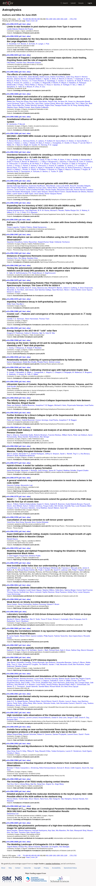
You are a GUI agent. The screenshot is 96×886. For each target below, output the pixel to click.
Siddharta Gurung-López (37, 188)
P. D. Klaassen (32, 212)
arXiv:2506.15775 (12, 478)
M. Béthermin (33, 162)
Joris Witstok (17, 506)
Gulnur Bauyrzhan (30, 242)
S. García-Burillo (81, 141)
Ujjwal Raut (25, 619)
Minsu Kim (60, 103)
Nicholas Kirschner (26, 679)
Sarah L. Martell (66, 454)
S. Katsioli (32, 166)
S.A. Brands (21, 44)
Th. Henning (42, 145)
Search (65, 3)
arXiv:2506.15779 (12, 496)
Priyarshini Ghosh (13, 682)
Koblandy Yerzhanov (62, 242)
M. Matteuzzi (77, 372)
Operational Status (70, 868)
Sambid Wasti (44, 686)
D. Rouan (74, 143)
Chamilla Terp (69, 506)
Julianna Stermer (20, 79)
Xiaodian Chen (32, 258)
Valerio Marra (52, 188)
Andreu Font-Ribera (57, 77)
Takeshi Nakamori (24, 830)
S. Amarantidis (84, 160)
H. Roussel (76, 169)
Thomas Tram (44, 319)
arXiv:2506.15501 (12, 328)
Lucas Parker (40, 684)
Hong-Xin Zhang (22, 101)
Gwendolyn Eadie (26, 435)
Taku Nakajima (66, 799)
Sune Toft (63, 508)
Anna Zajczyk (73, 686)
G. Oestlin (66, 143)
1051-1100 (63, 19)
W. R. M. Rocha (43, 210)
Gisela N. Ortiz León (59, 717)
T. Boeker (31, 143)
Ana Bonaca (85, 454)
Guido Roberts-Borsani (74, 504)
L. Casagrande (37, 372)
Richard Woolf (55, 686)
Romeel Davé (54, 650)
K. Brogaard (87, 372)
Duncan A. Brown (63, 768)
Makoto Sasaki (64, 679)
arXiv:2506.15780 (12, 517)
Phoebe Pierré (42, 362)
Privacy (46, 868)
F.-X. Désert (44, 164)
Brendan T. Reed (13, 768)
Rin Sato (70, 830)
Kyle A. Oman (65, 650)
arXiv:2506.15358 (12, 203)
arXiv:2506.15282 (12, 117)
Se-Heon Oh (62, 101)
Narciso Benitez (75, 188)
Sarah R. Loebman (61, 570)
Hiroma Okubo (12, 799)
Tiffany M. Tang (32, 751)
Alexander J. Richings (29, 470)
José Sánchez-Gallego (43, 290)
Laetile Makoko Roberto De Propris (20, 29)
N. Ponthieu (41, 169)
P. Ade (67, 160)
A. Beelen (26, 160)
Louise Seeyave (84, 592)
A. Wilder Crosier (70, 681)
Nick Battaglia (64, 847)
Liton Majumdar (31, 210)
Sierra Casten (12, 604)
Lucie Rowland (80, 506)
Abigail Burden (22, 701)
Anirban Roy (22, 847)
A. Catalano (88, 162)
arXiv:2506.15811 (12, 585)
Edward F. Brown (53, 604)
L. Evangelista (56, 143)
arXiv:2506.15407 (12, 234)
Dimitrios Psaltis (35, 556)
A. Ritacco (67, 169)
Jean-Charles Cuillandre (40, 107)
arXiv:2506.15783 (12, 548)
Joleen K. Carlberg (70, 288)
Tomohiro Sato (24, 832)
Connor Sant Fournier (85, 590)
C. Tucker (52, 171)
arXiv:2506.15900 (12, 657)
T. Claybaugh (78, 79)
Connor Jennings (41, 420)
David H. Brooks (58, 701)
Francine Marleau (54, 435)
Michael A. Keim (60, 405)
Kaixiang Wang (83, 105)
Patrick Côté (52, 101)
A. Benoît (23, 162)
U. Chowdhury (24, 164)
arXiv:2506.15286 (12, 133)
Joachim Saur (21, 62)
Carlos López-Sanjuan (39, 192)
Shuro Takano (34, 799)
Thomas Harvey (13, 592)
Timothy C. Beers (13, 753)
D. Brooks (69, 79)
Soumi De (85, 768)
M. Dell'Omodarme (21, 273)
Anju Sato (51, 830)
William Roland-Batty (14, 734)
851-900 (37, 19)
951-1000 (49, 19)
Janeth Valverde (32, 686)
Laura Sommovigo (13, 594)
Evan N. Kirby (21, 751)
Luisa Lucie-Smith (62, 186)
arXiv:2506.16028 (12, 842)
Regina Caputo (84, 679)
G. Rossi (47, 85)
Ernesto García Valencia (16, 717)
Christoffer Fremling (23, 662)
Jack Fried (81, 681)
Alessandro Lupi (27, 485)
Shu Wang (22, 258)
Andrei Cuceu (44, 77)
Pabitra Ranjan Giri (72, 210)
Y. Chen (23, 212)
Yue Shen (20, 290)
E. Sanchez (56, 85)
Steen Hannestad (31, 319)
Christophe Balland (34, 79)
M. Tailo (28, 374)
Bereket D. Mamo (13, 619)
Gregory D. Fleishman (15, 333)
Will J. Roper (11, 590)
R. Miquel (62, 83)
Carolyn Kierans (13, 681)
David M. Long (81, 703)
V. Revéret (50, 169)
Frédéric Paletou (26, 227)
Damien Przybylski (59, 734)
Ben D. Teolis (35, 619)
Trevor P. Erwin (46, 619)
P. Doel (16, 81)
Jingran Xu (50, 784)
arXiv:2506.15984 (12, 760)
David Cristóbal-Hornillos (35, 190)
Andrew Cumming (39, 604)
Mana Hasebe (12, 830)
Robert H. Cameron (44, 734)
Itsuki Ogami (87, 751)
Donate (80, 3)
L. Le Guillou (35, 83)
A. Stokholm (11, 374)
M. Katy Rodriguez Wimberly (47, 568)
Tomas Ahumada (38, 662)
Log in (90, 3)
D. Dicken (70, 141)
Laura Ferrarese (13, 103)
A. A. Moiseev (30, 684)
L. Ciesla (41, 160)
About (3, 868)
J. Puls (46, 44)
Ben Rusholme (78, 664)
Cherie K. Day (84, 717)
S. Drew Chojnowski (85, 288)
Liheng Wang (24, 784)
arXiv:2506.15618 (12, 398)
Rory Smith (33, 101)
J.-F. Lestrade (79, 166)
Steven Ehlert (25, 636)
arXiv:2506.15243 (12, 55)
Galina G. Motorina (31, 333)
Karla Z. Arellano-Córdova (32, 506)
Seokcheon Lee (12, 814)
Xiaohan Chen (12, 258)
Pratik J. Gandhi (44, 570)
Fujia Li (22, 103)
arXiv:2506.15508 (12, 340)
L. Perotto (24, 169)
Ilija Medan (11, 288)
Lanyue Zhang (49, 103)
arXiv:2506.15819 (12, 612)
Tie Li (78, 103)
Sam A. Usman (12, 454)
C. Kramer (50, 166)
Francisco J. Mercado (69, 568)
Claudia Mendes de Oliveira (76, 192)
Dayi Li (9, 435)
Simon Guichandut (25, 604)
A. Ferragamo (81, 164)
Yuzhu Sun (30, 103)
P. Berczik (21, 124)
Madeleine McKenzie (27, 455)
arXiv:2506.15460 (12, 253)
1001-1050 (56, 19)
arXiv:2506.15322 (12, 152)
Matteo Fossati (24, 107)
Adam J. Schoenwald (78, 684)
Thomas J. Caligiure (41, 681)
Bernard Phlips (64, 684)
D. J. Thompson (19, 686)
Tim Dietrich (43, 664)
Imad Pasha (89, 405)
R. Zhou (36, 87)
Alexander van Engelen (49, 847)
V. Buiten (16, 143)
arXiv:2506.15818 (12, 599)
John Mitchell (19, 684)
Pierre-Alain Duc (18, 105)
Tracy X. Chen (16, 664)
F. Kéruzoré (41, 166)
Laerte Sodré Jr (18, 194)
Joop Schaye (43, 470)
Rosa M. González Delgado (80, 186)
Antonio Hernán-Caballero (83, 190)
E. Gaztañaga (50, 81)
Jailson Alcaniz (63, 188)
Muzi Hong (20, 522)
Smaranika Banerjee (63, 662)
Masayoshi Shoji (80, 830)
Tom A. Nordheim (22, 621)
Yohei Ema (11, 522)
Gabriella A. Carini (56, 681)
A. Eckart (46, 143)
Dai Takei (14, 832)
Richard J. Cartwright (60, 619)
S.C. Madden (23, 167)
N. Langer (39, 44)
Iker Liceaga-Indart (82, 682)
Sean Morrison (57, 290)
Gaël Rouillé (11, 386)
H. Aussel (15, 162)
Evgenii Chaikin (83, 470)
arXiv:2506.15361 (12, 220)
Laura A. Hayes (71, 701)
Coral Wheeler (12, 568)
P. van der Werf (84, 143)
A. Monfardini (48, 167)
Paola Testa (17, 703)
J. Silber (79, 85)
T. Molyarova (19, 348)
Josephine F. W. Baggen (44, 405)
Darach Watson (53, 508)
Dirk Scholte (58, 506)
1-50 (18, 19)
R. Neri (47, 160)
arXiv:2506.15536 (12, 357)
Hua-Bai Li (20, 304)
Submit (73, 3)
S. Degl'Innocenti (49, 273)
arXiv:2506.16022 (12, 806)
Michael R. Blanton (55, 288)
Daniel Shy (74, 679)
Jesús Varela (39, 194)
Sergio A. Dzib (72, 717)
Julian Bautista (33, 77)
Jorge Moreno (26, 568)
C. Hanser (24, 166)
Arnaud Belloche (44, 717)
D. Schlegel (65, 85)
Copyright (37, 868)
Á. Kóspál (28, 348)
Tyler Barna (11, 662)
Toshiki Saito (23, 799)
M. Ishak (78, 81)
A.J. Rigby (59, 169)
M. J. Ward (16, 145)
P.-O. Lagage (53, 145)
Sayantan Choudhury (14, 242)
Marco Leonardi (35, 592)
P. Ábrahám (37, 348)
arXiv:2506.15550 (12, 381)
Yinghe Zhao (49, 105)
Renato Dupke (50, 190)
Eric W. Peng (72, 105)
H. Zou (42, 87)
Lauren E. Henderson (73, 751)
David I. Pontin (84, 734)
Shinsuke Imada (49, 703)
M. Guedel (33, 145)
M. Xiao (19, 160)
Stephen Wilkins (48, 590)
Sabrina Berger (70, 590)
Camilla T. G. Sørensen (15, 319)
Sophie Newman (48, 592)
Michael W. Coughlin (30, 664)
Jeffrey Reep (27, 703)
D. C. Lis (16, 212)
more (33, 21)
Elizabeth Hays (46, 682)
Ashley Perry (72, 592)
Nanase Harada (78, 799)
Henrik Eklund (46, 701)
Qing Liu (16, 435)
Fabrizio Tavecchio (61, 636)
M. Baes (39, 143)
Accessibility (56, 868)
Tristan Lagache (13, 227)
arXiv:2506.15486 (12, 311)
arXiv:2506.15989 (12, 779)
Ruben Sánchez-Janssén (34, 105)
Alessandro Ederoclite (65, 190)
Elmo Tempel (12, 188)
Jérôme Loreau (54, 362)
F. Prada (20, 85)
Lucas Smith (39, 679)
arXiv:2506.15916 (12, 674)
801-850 (31, 19)
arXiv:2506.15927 (12, 713)
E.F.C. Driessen (62, 164)
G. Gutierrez (69, 81)
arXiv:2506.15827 (12, 645)
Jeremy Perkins (52, 684)
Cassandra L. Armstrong (29, 768)
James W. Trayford (56, 470)
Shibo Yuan (11, 304)
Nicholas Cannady (51, 679)
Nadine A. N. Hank (13, 650)
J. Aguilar (45, 79)
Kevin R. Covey (30, 288)
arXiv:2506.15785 (12, 563)
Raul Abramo (22, 188)
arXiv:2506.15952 (12, 743)
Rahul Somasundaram (47, 768)
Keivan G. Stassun (14, 292)
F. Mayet (39, 167)
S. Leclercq (69, 166)
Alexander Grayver (34, 62)
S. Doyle (53, 164)
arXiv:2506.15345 (12, 181)
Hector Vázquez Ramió (53, 194)
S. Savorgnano (24, 171)
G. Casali (10, 372)
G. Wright (24, 145)
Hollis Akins (59, 590)
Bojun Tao (84, 103)
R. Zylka (60, 171)
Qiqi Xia (33, 784)
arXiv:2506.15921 (12, 694)
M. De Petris (34, 164)
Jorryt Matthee (41, 508)
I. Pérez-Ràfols (29, 85)
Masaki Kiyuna (12, 539)
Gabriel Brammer (28, 405)
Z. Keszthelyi (11, 44)
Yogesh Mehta (12, 847)
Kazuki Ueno (35, 832)
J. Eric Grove (35, 682)
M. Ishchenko (12, 124)
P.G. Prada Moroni (35, 273)
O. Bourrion (71, 162)
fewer (28, 21)
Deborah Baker (34, 701)
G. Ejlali (72, 164)
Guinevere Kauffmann (37, 186)
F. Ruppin (84, 169)
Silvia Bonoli (50, 186)
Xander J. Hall (54, 664)
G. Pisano (32, 169)
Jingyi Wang (59, 784)
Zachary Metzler (13, 679)
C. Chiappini (57, 372)
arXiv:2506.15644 (12, 427)
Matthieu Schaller (69, 470)
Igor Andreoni (50, 662)
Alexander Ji (11, 290)
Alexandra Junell (66, 664)
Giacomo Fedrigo (13, 485)
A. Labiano (40, 141)
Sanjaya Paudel (61, 105)
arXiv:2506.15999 (12, 791)
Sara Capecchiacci (76, 636)
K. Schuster (35, 171)
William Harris (67, 435)
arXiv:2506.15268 (12, 94)
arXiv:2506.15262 (12, 72)
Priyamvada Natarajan (75, 405)
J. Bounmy (62, 162)
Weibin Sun (11, 101)
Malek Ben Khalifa (29, 362)
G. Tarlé (19, 87)
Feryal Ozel (23, 556)
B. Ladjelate (59, 166)
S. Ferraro (24, 81)
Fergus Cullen (48, 506)
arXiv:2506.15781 (12, 531)
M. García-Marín (59, 141)
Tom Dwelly (20, 288)
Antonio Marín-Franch (57, 192)
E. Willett (34, 374)
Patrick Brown (34, 437)
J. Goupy (16, 166)
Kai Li (17, 784)
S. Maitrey (83, 210)
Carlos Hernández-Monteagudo (18, 192)
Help (10, 868)
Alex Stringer (44, 437)
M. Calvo (80, 162)
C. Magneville (46, 83)
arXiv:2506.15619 (12, 413)
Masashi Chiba (44, 751)
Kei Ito (17, 508)
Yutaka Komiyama (58, 751)
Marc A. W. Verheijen (29, 650)
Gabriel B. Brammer (57, 504)
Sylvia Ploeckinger (13, 470)
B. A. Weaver (27, 87)
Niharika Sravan (21, 666)
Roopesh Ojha (12, 719)
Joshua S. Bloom (78, 662)
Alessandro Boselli (83, 101)
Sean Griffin (25, 682)
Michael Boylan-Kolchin (26, 570)
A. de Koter (31, 44)
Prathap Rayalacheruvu (15, 210)
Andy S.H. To (12, 701)
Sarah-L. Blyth (43, 650)
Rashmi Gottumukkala (27, 504)
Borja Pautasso (61, 592)
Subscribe (27, 868)
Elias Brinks (43, 101)
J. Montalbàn (19, 372)
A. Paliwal (16, 169)
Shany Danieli (23, 437)
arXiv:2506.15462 (12, 265)
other (28, 24)
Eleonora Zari (42, 288)
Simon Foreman (34, 847)
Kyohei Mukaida (42, 522)
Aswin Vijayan (36, 590)
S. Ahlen (53, 79)
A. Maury (32, 167)
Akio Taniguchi (54, 799)
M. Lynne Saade (13, 636)
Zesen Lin (72, 101)
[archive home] (8, 3)
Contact (17, 868)
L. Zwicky (10, 348)
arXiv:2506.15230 (12, 36)
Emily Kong (70, 682)
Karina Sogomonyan (14, 362)
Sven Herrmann (59, 682)
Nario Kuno (44, 799)
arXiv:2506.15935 (12, 727)
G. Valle (10, 273)
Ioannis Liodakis (37, 636)
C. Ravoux (39, 85)
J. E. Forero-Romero (36, 81)
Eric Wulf (64, 686)
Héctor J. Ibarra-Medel (72, 290)
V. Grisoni (20, 374)
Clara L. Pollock (12, 504)
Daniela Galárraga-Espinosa (17, 186)
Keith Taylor (29, 194)
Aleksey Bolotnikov (26, 681)
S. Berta (34, 160)
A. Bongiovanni (52, 162)
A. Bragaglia (66, 372)
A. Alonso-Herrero (13, 141)
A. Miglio (28, 372)
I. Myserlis (86, 167)
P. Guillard (48, 141)
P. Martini (55, 83)
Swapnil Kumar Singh (46, 242)
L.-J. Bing (42, 162)
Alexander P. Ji (24, 454)
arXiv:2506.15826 (12, 628)
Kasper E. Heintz (43, 504)
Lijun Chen (39, 103)
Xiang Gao (41, 784)
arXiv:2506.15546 (12, 367)
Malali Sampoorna (39, 227)
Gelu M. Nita (50, 333)
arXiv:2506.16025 (12, 823)
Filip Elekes (11, 62)
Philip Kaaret (48, 636)
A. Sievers (44, 171)
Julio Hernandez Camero (65, 703)
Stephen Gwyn (12, 107)
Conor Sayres (87, 290)
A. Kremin (15, 83)
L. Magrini (48, 372)
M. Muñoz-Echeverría (73, 167)
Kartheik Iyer (24, 592)
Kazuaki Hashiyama (39, 830)
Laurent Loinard (32, 717)
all (36, 21)
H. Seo (72, 85)
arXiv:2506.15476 (12, 299)
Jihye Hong (11, 751)
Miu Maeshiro (61, 830)
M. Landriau (24, 83)
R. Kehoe (85, 81)
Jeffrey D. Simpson (52, 454)
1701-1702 (73, 19)
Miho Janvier (37, 703)
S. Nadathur (71, 83)
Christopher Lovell (24, 590)
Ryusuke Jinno (30, 522)
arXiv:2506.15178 (12, 24)
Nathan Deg (75, 650)
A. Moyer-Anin (59, 167)
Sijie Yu (42, 333)
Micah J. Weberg (22, 705)
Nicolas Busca (12, 77)
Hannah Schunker (29, 734)
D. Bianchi (60, 79)
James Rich (22, 77)
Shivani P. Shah (12, 455)
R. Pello (54, 160)
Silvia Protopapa (75, 619)
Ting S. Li (76, 454)
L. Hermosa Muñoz (28, 141)
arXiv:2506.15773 (12, 463)
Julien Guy (70, 77)
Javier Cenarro (19, 190)
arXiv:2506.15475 (12, 280)
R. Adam (61, 160)
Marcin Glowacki (87, 650)
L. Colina (24, 143)
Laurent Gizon (72, 734)
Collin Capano (76, 768)
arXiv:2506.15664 (12, 446)
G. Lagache (11, 160)
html (24, 24)
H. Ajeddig (74, 160)
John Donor (29, 290)
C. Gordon (60, 81)
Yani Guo (10, 784)
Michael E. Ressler (57, 210)
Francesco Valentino (27, 508)
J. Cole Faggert (12, 556)
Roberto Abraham (40, 435)
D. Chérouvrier (12, 164)
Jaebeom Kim (70, 103)
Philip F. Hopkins (78, 570)
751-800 (25, 19)
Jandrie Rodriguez (37, 454)
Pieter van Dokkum (14, 405)
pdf (20, 24)
